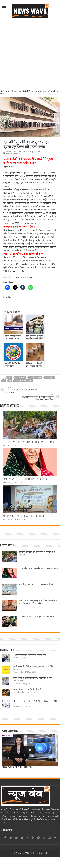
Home (5, 91)
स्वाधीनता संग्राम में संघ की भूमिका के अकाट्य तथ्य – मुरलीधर (28, 441)
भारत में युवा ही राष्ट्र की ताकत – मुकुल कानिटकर (23, 516)
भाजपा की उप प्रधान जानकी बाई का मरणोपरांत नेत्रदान (26, 478)
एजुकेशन (13, 91)
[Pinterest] (16, 837)
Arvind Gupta (11, 152)
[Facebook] (5, 837)
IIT (10, 381)
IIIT (4, 381)
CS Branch (49, 378)
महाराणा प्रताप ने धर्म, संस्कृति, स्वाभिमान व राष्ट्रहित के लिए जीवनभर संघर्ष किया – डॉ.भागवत (38, 601)
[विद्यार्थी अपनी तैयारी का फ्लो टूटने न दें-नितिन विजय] (9, 622)
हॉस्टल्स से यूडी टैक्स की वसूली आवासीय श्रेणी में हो (21, 389)
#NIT (9, 378)
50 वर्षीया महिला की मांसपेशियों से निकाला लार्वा (29, 655)
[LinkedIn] (21, 837)
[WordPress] (49, 837)
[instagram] (54, 837)
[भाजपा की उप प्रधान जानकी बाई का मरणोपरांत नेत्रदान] (9, 573)
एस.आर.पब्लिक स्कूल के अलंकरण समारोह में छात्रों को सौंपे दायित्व (38, 397)
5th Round (20, 378)
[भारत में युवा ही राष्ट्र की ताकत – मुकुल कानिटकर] (9, 589)
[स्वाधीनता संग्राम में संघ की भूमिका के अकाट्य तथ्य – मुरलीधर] (9, 557)
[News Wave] (30, 10)
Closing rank (35, 378)
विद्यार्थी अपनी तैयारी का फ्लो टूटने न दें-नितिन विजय (36, 617)
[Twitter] (10, 837)
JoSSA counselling (23, 381)
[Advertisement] (30, 51)
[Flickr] (27, 837)
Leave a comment (13, 154)
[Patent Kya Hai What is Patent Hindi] (30, 750)
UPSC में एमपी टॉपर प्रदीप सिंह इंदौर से (27, 689)
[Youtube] (32, 837)
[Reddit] (38, 837)
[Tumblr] (43, 837)
